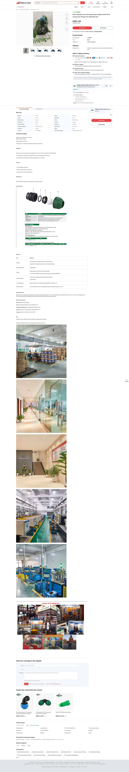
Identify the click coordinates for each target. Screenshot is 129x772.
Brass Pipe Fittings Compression (54, 755)
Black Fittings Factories (66, 752)
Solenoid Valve (67, 733)
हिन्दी (82, 763)
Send (26, 684)
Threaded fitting (19, 728)
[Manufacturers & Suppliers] (23, 2)
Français (47, 763)
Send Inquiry (82, 28)
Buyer (82, 6)
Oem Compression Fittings (94, 752)
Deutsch (62, 763)
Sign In (74, 102)
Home (17, 9)
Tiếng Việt (95, 763)
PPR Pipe (91, 730)
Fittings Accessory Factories (38, 752)
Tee (18, 745)
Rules (112, 6)
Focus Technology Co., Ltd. (56, 766)
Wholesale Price (66, 762)
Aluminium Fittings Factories (52, 752)
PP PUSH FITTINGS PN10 (69, 728)
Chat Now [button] (104, 28)
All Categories (21, 6)
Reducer (23, 745)
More (17, 757)
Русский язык (52, 763)
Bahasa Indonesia (101, 763)
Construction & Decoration (24, 9)
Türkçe (91, 763)
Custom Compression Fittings (80, 752)
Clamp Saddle (67, 730)
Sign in (111, 3)
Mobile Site (94, 762)
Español (37, 763)
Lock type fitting (43, 728)
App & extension (96, 6)
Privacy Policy (84, 766)
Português (42, 763)
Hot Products (31, 762)
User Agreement (72, 766)
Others (90, 733)
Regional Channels (80, 762)
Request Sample (98, 31)
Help (89, 6)
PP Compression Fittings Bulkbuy (71, 755)
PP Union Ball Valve (44, 730)
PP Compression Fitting (93, 728)
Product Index (87, 762)
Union (29, 745)
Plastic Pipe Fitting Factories (23, 752)
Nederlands (67, 763)
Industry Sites (73, 762)
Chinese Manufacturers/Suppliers (48, 762)
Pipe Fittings (33, 9)
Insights (98, 762)
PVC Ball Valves (19, 733)
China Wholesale (59, 762)
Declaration (78, 766)
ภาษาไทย (86, 763)
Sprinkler (42, 733)
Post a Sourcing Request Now (53, 684)
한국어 (75, 763)
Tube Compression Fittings (39, 755)
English (33, 763)
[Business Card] (111, 114)
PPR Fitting (18, 730)
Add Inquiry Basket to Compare (43, 56)
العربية (72, 763)
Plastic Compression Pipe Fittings (24, 755)
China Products (38, 762)
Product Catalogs (35, 725)
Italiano (57, 763)
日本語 (79, 763)
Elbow (38, 9)
